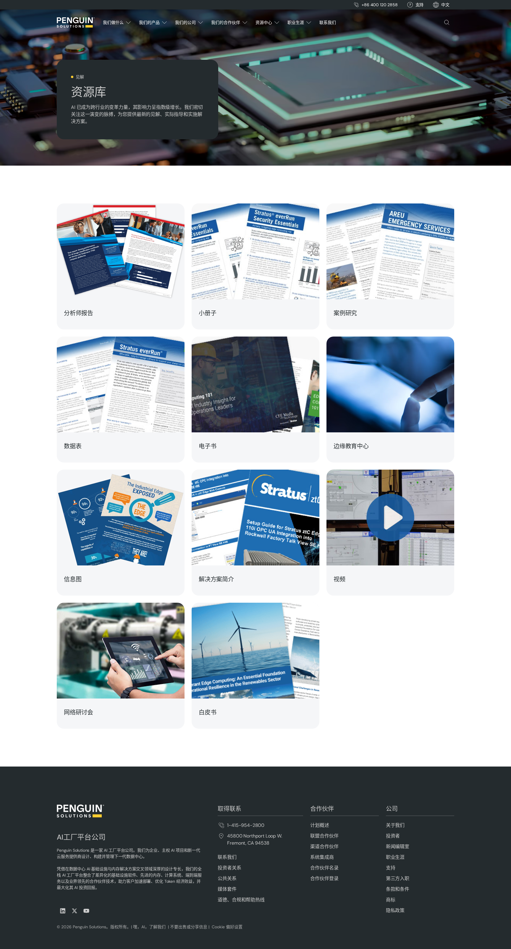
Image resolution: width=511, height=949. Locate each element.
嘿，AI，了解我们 (150, 926)
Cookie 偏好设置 (227, 926)
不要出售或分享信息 (188, 926)
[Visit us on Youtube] (86, 911)
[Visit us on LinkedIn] (63, 911)
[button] (445, 5)
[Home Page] (76, 22)
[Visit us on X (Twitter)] (74, 911)
